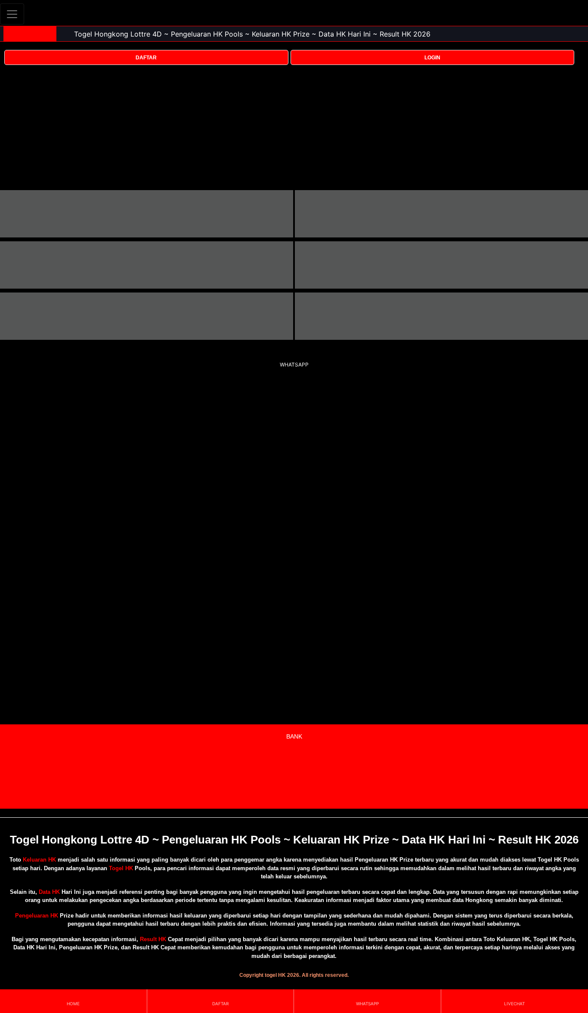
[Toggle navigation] (12, 14)
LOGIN (432, 58)
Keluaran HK (39, 859)
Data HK (49, 892)
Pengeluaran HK (36, 915)
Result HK (153, 939)
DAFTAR (146, 58)
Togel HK (121, 868)
